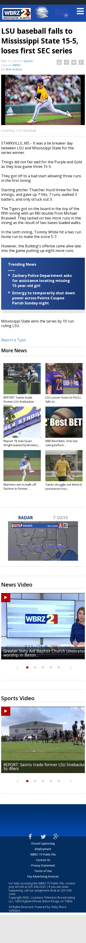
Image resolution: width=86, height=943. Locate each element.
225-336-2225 (37, 887)
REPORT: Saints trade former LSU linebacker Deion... (18, 401)
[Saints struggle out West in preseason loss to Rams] (64, 465)
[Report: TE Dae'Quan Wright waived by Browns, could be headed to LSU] (22, 422)
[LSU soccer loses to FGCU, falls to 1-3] (64, 378)
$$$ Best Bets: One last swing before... (61, 443)
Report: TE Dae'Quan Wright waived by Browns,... (22, 443)
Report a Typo (13, 339)
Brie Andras (14, 69)
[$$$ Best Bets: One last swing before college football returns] (64, 422)
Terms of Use (43, 871)
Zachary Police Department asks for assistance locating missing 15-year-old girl (42, 280)
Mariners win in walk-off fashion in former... (19, 486)
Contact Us (43, 860)
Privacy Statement (43, 865)
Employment (43, 849)
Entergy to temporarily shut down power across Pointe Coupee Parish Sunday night (43, 298)
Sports (28, 61)
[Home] (17, 13)
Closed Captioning (43, 843)
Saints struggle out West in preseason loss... (63, 486)
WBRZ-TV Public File (43, 854)
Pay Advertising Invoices (43, 876)
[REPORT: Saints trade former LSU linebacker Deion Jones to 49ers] (22, 378)
